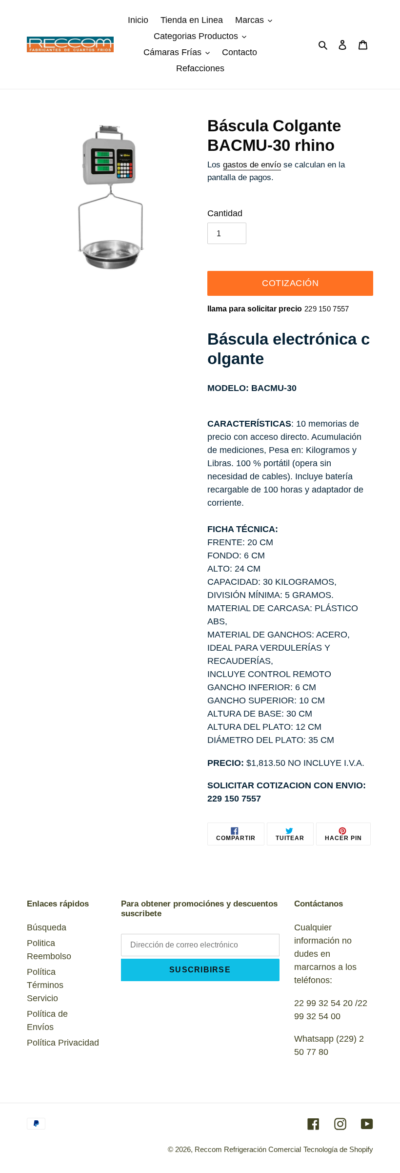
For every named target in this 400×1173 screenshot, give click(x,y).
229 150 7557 (326, 309)
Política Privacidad (63, 1043)
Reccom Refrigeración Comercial (248, 1149)
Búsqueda (46, 927)
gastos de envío (252, 164)
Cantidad (224, 213)
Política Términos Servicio (45, 985)
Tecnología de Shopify (338, 1149)
